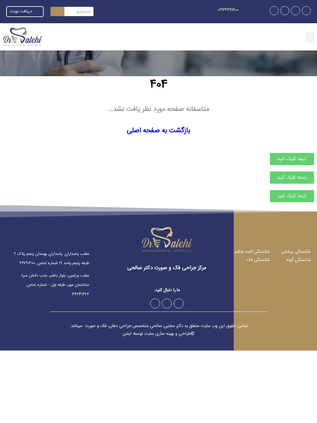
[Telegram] (295, 10)
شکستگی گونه (298, 260)
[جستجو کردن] (57, 11)
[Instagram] (306, 10)
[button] (309, 37)
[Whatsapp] (284, 10)
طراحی (185, 334)
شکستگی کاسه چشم (252, 251)
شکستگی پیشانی (296, 251)
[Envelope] (274, 10)
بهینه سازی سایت (159, 334)
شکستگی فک (258, 260)
